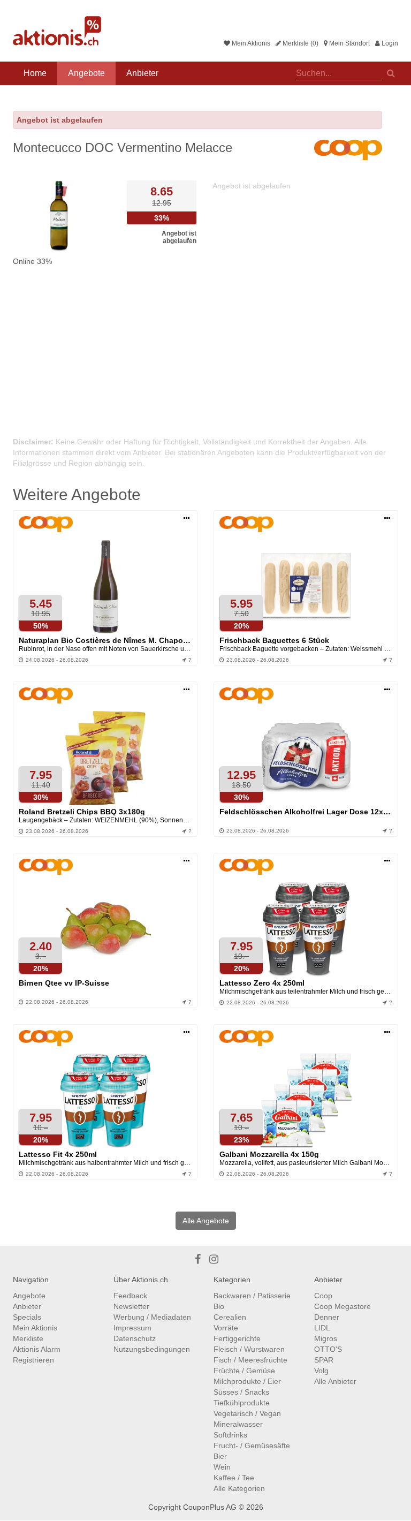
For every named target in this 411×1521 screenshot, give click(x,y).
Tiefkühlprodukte (242, 1402)
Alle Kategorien (239, 1488)
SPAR (323, 1360)
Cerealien (230, 1317)
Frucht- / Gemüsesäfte (252, 1445)
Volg (321, 1370)
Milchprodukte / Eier (247, 1381)
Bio (219, 1306)
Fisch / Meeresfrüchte (250, 1360)
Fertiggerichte (237, 1338)
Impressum (132, 1327)
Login (389, 43)
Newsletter (131, 1306)
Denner (326, 1317)
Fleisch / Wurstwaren (249, 1349)
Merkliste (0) (299, 43)
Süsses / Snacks (241, 1392)
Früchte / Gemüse (244, 1370)
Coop (323, 1295)
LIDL (322, 1327)
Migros (325, 1338)
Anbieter (142, 73)
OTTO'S (328, 1349)
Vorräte (226, 1327)
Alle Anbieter (335, 1381)
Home (35, 73)
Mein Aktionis (250, 43)
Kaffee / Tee (234, 1477)
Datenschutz (134, 1338)
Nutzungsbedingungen (151, 1349)
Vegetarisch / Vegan (247, 1413)
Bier (220, 1456)
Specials (27, 1317)
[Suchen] (391, 72)
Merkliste (28, 1338)
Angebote (86, 73)
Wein (222, 1467)
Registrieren (33, 1360)
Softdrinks (230, 1435)
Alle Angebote (205, 1220)
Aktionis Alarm (36, 1349)
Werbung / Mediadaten (152, 1317)
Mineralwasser (238, 1424)
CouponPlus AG (210, 1507)
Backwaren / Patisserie (252, 1295)
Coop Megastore (342, 1306)
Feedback (130, 1295)
